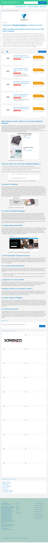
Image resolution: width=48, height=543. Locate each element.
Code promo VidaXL (38, 509)
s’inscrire (42, 326)
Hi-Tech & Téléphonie (6, 486)
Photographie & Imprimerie (7, 490)
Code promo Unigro (38, 503)
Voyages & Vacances (6, 483)
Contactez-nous (19, 512)
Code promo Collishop (39, 505)
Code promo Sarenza (39, 513)
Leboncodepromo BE (10, 2)
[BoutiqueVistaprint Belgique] (24, 17)
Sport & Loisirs (5, 489)
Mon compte (43, 6)
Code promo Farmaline (39, 516)
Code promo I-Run (38, 518)
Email (21, 65)
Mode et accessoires (6, 481)
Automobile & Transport (7, 492)
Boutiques (18, 507)
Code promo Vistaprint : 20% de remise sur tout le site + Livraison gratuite (20, 70)
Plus (28, 75)
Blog (17, 505)
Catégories (18, 509)
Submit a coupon (42, 51)
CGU (17, 511)
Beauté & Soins (5, 487)
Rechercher (42, 2)
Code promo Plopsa (38, 511)
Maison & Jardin (5, 484)
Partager (16, 65)
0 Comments (42, 65)
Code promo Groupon (39, 507)
